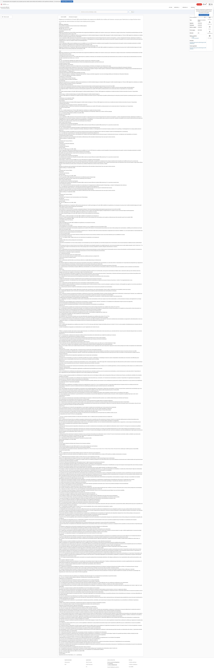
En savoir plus (57, 1)
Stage (193, 37)
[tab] (210, 18)
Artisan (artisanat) (195, 38)
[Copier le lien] (195, 41)
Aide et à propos (89, 662)
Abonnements (67, 662)
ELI (86, 666)
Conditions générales (132, 662)
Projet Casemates (89, 664)
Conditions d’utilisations (133, 664)
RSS (65, 664)
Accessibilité (131, 666)
